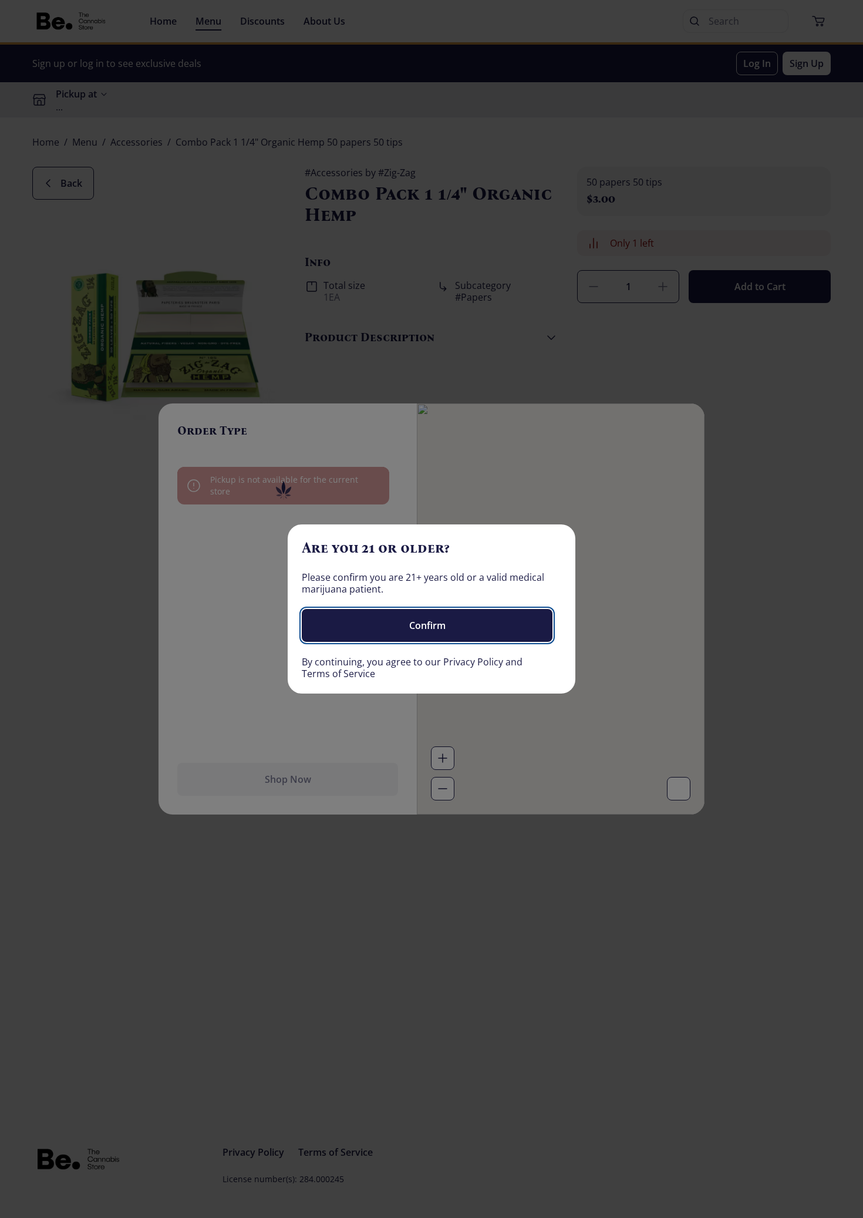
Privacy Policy (473, 661)
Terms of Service (338, 673)
